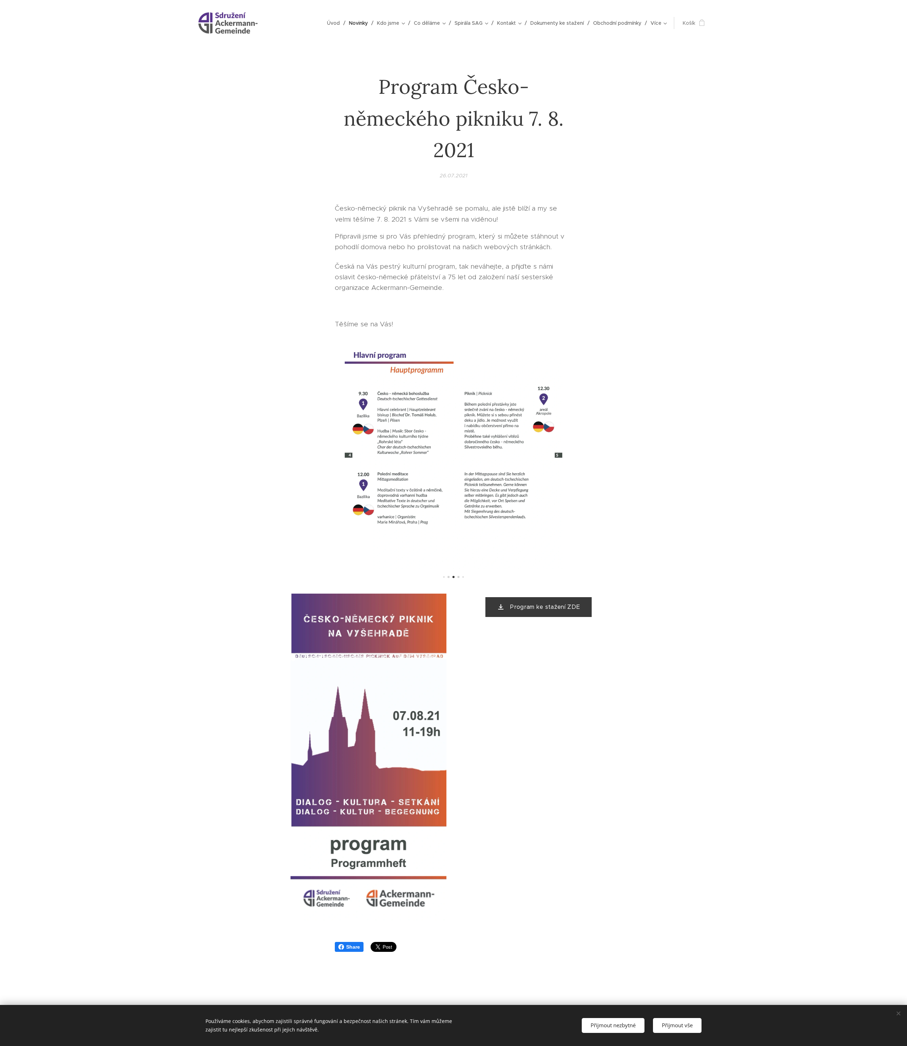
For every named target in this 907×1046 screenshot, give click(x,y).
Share (353, 947)
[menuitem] (335, 23)
